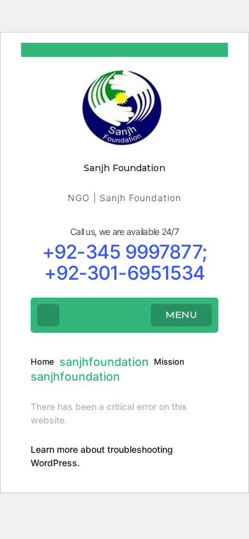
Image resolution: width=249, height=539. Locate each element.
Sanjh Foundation (124, 168)
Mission (169, 361)
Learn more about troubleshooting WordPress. (102, 456)
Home (42, 361)
